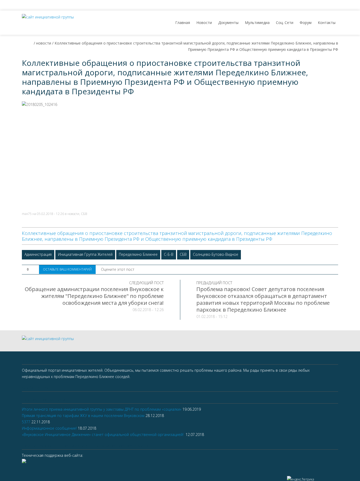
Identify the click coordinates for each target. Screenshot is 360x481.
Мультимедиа (257, 22)
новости (73, 214)
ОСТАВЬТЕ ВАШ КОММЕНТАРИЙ (67, 269)
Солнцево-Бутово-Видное (215, 254)
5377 (26, 421)
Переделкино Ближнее (138, 254)
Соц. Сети (284, 22)
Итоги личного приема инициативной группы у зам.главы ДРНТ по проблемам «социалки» (101, 409)
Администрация (38, 254)
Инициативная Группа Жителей (85, 254)
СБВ (84, 214)
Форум (306, 22)
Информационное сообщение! (49, 428)
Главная (182, 22)
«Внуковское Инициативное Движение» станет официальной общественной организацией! (103, 434)
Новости (204, 22)
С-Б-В (168, 254)
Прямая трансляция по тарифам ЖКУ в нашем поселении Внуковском (83, 415)
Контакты (326, 22)
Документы (228, 22)
